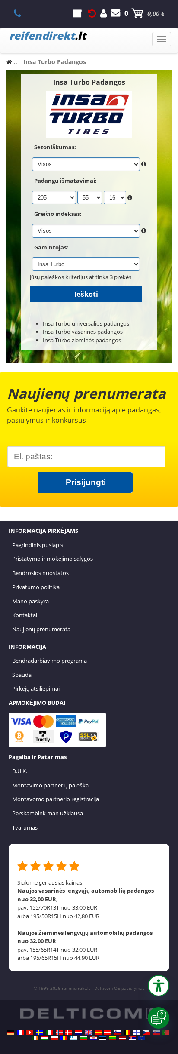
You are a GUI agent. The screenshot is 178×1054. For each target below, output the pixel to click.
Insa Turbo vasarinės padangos (83, 331)
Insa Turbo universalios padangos (86, 323)
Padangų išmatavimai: (65, 180)
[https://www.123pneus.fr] (20, 1032)
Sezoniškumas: (55, 147)
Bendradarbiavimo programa (49, 660)
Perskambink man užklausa (47, 813)
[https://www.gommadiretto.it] (49, 1032)
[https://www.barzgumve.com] (83, 1038)
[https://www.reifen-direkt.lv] (122, 1038)
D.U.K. (19, 771)
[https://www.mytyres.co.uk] (88, 1032)
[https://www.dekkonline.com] (59, 1032)
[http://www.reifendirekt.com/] (141, 1038)
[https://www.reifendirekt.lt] (112, 1038)
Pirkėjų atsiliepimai (36, 688)
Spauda (22, 675)
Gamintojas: (51, 247)
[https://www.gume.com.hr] (93, 1038)
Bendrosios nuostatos (40, 573)
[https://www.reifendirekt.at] (107, 1032)
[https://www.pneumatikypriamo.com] (156, 1032)
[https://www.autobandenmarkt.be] (127, 1032)
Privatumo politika (36, 587)
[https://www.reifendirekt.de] (10, 1032)
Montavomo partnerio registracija (55, 799)
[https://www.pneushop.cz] (146, 1032)
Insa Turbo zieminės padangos (82, 340)
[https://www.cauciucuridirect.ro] (63, 1038)
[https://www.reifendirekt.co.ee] (102, 1038)
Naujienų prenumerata (41, 629)
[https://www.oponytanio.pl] (54, 1038)
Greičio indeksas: (58, 214)
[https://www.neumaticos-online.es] (98, 1032)
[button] (158, 985)
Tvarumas (25, 827)
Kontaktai (24, 615)
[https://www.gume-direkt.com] (117, 1032)
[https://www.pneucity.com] (165, 1032)
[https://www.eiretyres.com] (35, 1038)
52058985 (22, 13)
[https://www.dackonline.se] (39, 1032)
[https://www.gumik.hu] (44, 1038)
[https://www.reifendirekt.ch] (29, 1032)
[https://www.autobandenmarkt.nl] (78, 1032)
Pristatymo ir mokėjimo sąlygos (52, 558)
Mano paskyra (30, 601)
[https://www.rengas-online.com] (137, 1032)
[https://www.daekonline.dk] (68, 1032)
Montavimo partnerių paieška (50, 785)
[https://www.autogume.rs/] (132, 1038)
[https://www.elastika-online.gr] (73, 1038)
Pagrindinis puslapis (37, 545)
